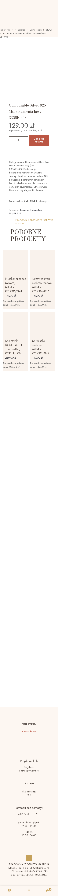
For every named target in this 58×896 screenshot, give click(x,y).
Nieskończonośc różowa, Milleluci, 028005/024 (15, 285)
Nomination (20, 29)
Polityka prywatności (29, 770)
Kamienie (24, 210)
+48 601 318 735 (29, 814)
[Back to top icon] (29, 858)
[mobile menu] (54, 4)
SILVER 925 (15, 213)
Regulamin (29, 767)
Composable (36, 29)
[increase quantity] (25, 140)
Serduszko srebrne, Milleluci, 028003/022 (40, 347)
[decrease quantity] (12, 140)
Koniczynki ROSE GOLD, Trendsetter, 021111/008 (14, 347)
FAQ (29, 795)
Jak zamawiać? (29, 791)
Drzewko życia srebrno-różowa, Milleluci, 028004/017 (42, 285)
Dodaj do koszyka (39, 140)
